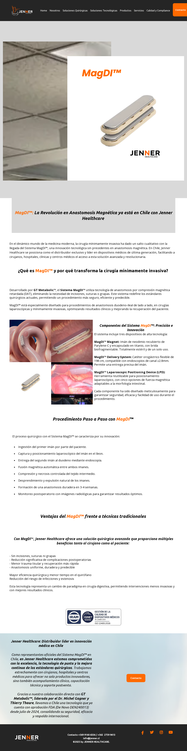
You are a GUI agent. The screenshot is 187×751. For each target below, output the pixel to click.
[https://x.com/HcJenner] (152, 732)
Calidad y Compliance (158, 10)
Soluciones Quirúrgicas (75, 10)
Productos (125, 10)
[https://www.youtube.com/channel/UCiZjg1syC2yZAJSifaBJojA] (171, 732)
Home (43, 10)
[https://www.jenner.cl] (21, 10)
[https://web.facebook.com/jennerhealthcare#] (143, 732)
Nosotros (55, 10)
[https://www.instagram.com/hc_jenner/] (162, 732)
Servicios (139, 10)
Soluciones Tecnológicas (103, 10)
